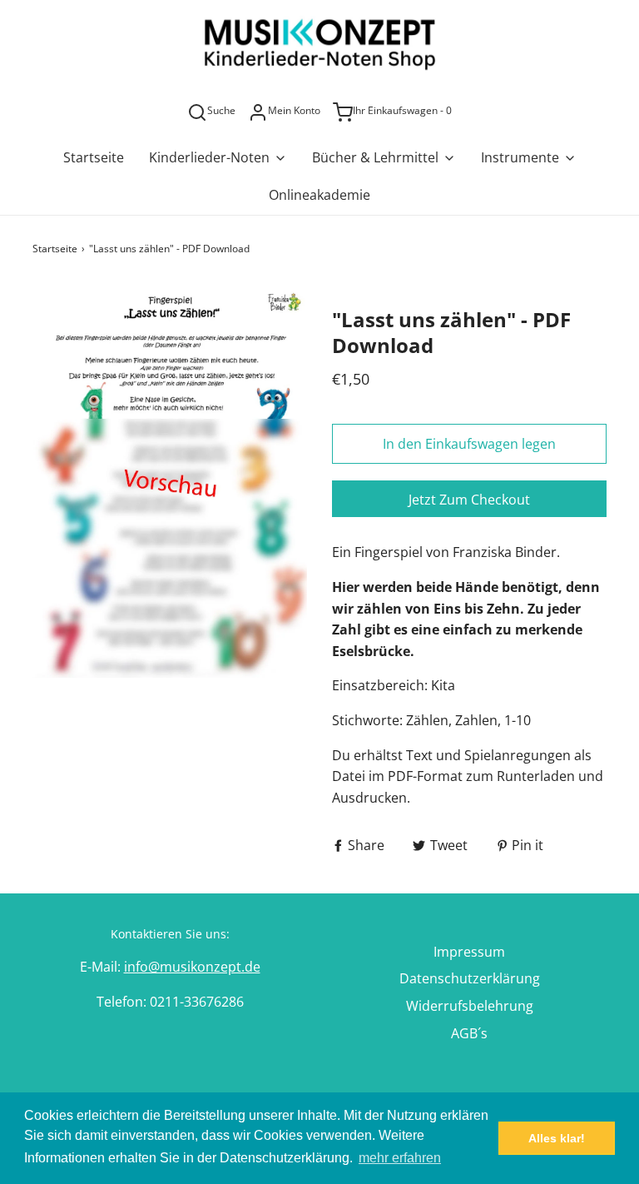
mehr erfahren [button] (400, 1158)
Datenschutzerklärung (469, 978)
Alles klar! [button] (556, 1138)
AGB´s (469, 1033)
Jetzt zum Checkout (469, 499)
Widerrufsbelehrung (469, 1006)
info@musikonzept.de (192, 967)
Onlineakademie (319, 195)
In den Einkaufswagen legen (469, 444)
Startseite (93, 157)
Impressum (469, 952)
